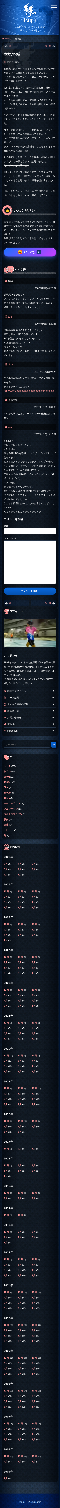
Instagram (12, 730)
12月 (7, 891)
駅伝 (6, 819)
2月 (6, 874)
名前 (6, 526)
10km (7, 798)
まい (10, 364)
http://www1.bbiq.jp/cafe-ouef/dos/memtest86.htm (29, 390)
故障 (6, 824)
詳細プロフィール (16, 691)
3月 (34, 869)
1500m (7, 782)
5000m (7, 792)
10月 (35, 891)
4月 (20, 869)
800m (7, 776)
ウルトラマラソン (13, 814)
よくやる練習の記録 (17, 704)
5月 (6, 869)
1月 (20, 874)
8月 (6, 864)
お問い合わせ (14, 717)
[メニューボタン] (54, 5)
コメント (10, 538)
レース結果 (13, 697)
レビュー (8, 830)
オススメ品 (13, 711)
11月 (21, 891)
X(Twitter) (12, 724)
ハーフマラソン (12, 803)
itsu (10, 427)
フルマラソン (11, 808)
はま (10, 316)
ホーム (8, 39)
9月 (6, 896)
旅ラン (7, 771)
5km (6, 787)
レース (7, 766)
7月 (20, 864)
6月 (34, 864)
